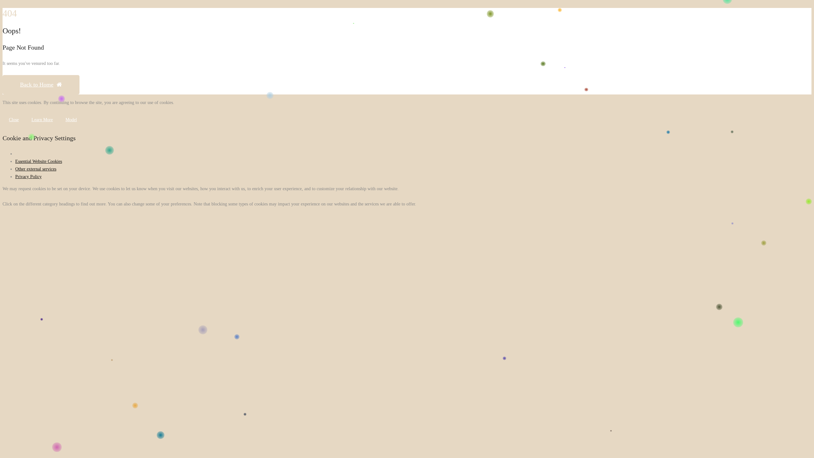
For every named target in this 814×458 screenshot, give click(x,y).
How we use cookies (33, 153)
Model (71, 119)
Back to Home (36, 84)
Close (14, 119)
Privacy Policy (28, 176)
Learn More (42, 119)
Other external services (35, 169)
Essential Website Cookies (38, 161)
